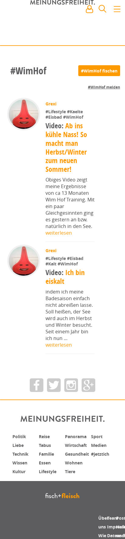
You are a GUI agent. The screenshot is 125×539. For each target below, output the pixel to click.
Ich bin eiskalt (65, 277)
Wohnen (75, 461)
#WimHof (74, 117)
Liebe (18, 444)
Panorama (77, 436)
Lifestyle (49, 470)
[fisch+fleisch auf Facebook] (36, 385)
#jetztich (101, 453)
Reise (45, 436)
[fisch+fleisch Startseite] (62, 24)
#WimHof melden (104, 87)
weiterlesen (59, 232)
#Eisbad (55, 117)
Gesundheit (79, 453)
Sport (97, 436)
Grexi (51, 104)
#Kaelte (75, 111)
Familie (48, 453)
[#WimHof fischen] (99, 70)
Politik (20, 436)
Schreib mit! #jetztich (93, 36)
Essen (45, 461)
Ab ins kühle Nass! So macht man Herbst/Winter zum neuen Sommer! (67, 147)
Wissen (20, 461)
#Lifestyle (57, 111)
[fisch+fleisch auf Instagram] (71, 385)
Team (113, 518)
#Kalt (52, 264)
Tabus (46, 444)
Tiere (71, 470)
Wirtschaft (77, 444)
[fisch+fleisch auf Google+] (88, 385)
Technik (21, 453)
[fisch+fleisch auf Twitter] (54, 385)
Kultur (20, 470)
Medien (100, 444)
